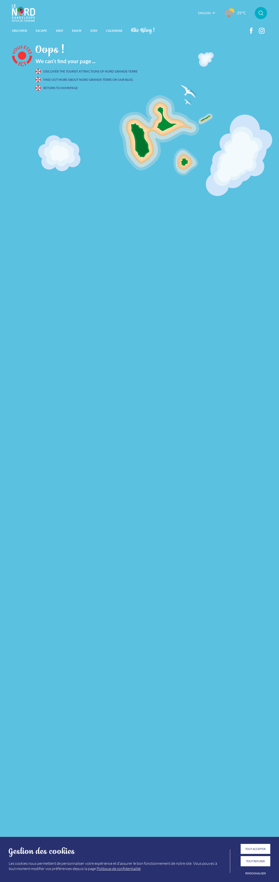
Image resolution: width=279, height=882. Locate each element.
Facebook (251, 30)
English (204, 13)
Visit (59, 30)
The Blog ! (143, 29)
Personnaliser (255, 873)
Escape (41, 30)
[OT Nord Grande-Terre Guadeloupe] (23, 13)
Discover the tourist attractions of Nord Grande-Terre (90, 71)
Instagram (262, 30)
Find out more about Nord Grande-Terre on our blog (88, 79)
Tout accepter (255, 849)
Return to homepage (60, 88)
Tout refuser (255, 861)
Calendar (114, 30)
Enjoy (77, 30)
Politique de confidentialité (119, 869)
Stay (93, 30)
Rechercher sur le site (261, 13)
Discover (19, 30)
